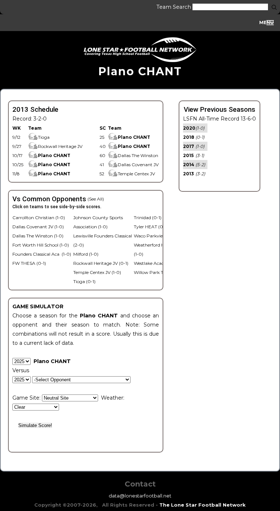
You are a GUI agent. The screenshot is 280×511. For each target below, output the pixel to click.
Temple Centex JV (136, 173)
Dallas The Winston (138, 155)
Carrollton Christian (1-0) (38, 217)
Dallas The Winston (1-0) (37, 236)
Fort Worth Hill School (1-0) (40, 245)
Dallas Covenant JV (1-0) (38, 226)
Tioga (44, 137)
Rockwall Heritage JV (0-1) (100, 263)
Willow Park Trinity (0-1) (159, 272)
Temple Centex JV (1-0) (97, 272)
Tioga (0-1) (84, 281)
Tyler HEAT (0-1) (151, 226)
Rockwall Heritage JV (60, 146)
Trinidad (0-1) (148, 217)
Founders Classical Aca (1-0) (41, 254)
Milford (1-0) (85, 254)
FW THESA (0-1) (29, 263)
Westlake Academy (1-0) (159, 263)
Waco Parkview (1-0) (155, 236)
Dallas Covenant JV (138, 164)
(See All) (96, 199)
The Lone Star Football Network (202, 505)
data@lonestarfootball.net (140, 496)
